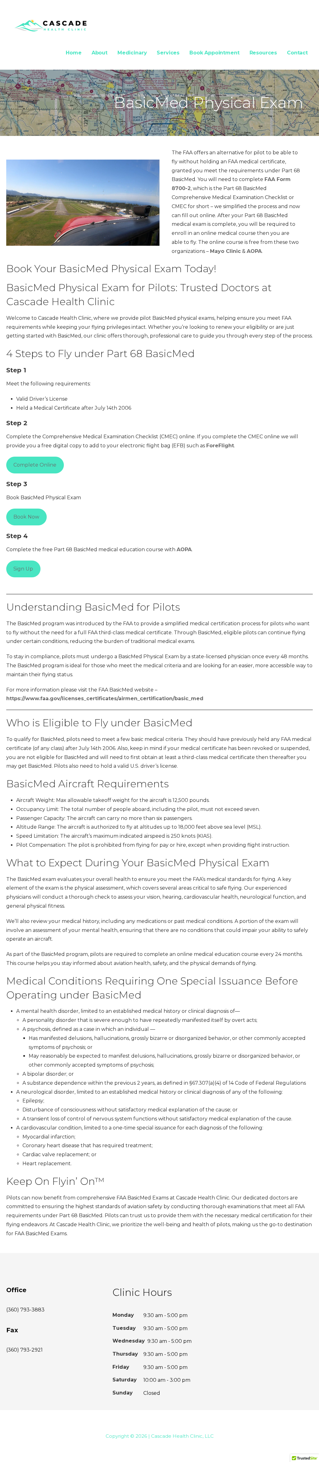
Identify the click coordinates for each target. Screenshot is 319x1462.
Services (168, 53)
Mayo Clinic (225, 251)
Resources (263, 53)
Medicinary (132, 53)
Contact (297, 53)
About (99, 53)
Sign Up (23, 569)
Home (73, 53)
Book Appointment (214, 53)
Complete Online (34, 465)
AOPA (254, 251)
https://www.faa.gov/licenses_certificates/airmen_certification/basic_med (104, 698)
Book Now (26, 517)
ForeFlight (220, 446)
